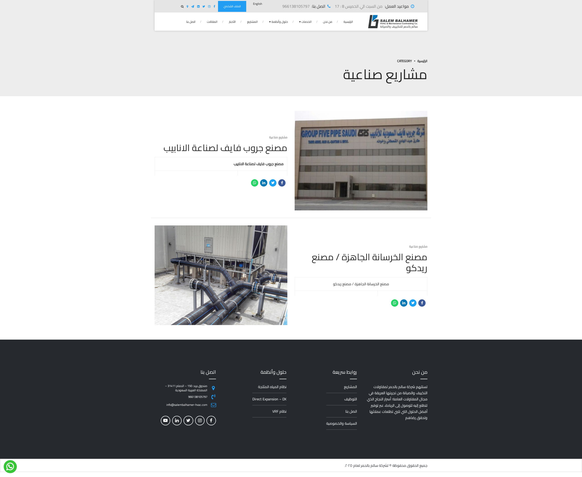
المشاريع (252, 21)
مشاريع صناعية (278, 137)
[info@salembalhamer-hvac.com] (213, 404)
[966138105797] (213, 396)
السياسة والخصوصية (341, 423)
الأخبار (232, 21)
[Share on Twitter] (272, 183)
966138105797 (197, 396)
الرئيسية (348, 21)
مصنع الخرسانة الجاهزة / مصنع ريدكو (369, 262)
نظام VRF (279, 411)
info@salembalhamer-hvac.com (186, 404)
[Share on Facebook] (282, 183)
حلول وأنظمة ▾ (278, 21)
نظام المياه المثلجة (272, 386)
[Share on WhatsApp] (254, 183)
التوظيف (350, 399)
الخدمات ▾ (305, 21)
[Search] (182, 6)
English (257, 3)
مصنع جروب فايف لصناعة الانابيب (225, 147)
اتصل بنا (191, 21)
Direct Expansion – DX (269, 399)
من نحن (327, 21)
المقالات (212, 21)
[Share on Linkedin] (263, 183)
